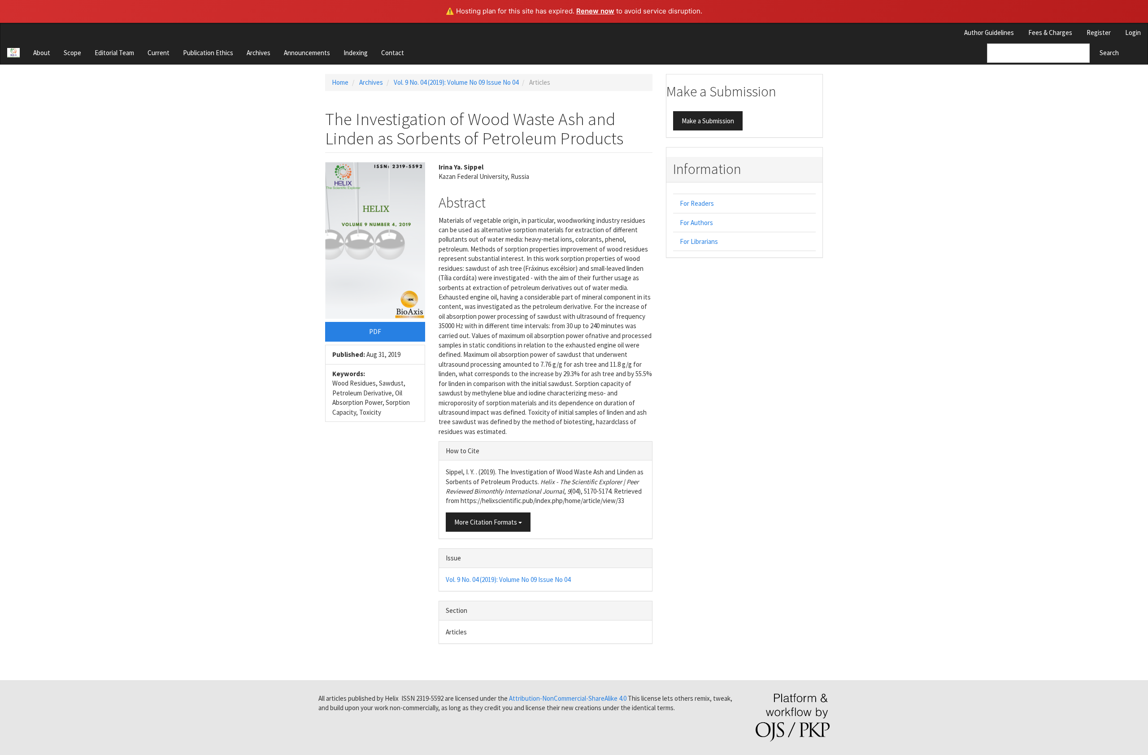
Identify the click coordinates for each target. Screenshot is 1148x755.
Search (1109, 52)
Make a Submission (708, 121)
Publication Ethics (208, 52)
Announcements (307, 52)
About (41, 52)
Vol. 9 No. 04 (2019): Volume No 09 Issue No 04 (456, 82)
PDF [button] (375, 331)
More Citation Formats (486, 522)
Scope (72, 52)
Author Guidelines (989, 32)
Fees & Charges (1050, 32)
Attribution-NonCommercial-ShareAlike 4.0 (567, 698)
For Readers (697, 203)
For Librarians (699, 241)
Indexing (356, 52)
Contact (392, 52)
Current (159, 52)
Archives (258, 52)
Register (1099, 32)
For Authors (696, 222)
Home (340, 82)
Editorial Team (114, 52)
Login (1133, 32)
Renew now (595, 11)
